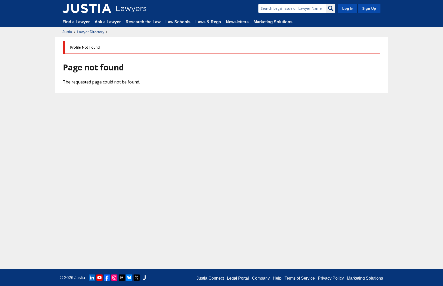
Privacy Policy (331, 278)
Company (261, 278)
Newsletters (237, 22)
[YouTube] (99, 277)
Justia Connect (210, 278)
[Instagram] (114, 277)
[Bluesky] (129, 277)
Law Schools (177, 22)
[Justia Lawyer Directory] (87, 8)
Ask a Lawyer (108, 22)
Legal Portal (238, 278)
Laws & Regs (208, 22)
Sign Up (369, 8)
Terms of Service (300, 278)
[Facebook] (107, 277)
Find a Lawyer (76, 22)
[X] (137, 277)
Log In (348, 8)
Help (277, 278)
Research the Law (143, 22)
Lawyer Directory (90, 32)
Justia (67, 32)
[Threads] (122, 277)
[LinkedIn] (92, 277)
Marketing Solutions (273, 22)
